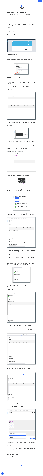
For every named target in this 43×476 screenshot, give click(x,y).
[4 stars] (27, 14)
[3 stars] (26, 14)
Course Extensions (9, 2)
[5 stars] (28, 14)
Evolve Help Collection (3, 2)
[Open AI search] (32, 1)
